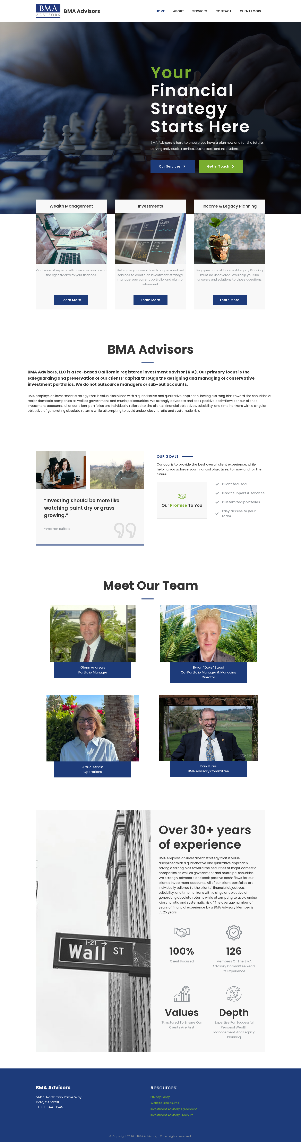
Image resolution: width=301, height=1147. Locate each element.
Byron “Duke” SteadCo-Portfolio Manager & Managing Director (208, 672)
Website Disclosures (164, 1103)
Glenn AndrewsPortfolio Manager (92, 670)
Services (199, 11)
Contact (223, 11)
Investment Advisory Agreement (173, 1109)
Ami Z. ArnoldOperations (92, 769)
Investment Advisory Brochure (172, 1115)
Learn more (71, 300)
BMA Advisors (82, 11)
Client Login (250, 11)
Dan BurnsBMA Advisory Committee (208, 769)
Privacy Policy (160, 1097)
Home (160, 11)
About (178, 11)
